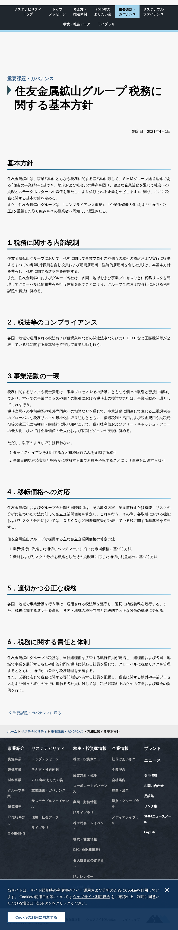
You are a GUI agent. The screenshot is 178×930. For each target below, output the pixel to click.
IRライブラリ (83, 812)
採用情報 (150, 775)
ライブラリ (106, 24)
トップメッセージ (57, 11)
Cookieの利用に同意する (36, 917)
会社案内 (119, 780)
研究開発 (15, 806)
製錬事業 (15, 769)
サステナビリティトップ (27, 11)
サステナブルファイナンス (153, 11)
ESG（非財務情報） (87, 849)
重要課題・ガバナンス (127, 11)
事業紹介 (16, 748)
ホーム (12, 731)
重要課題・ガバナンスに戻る (37, 712)
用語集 (149, 796)
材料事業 (15, 780)
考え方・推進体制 (80, 11)
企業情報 (120, 748)
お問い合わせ (154, 786)
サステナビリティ (34, 731)
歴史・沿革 (120, 790)
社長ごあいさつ (124, 759)
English (149, 832)
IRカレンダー (83, 876)
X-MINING (16, 833)
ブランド (152, 748)
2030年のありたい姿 (102, 11)
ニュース (152, 760)
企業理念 (119, 769)
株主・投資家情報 (90, 748)
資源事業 (15, 759)
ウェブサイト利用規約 (91, 896)
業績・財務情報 (85, 802)
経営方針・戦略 (85, 775)
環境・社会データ (76, 24)
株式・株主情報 (85, 839)
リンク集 (150, 806)
